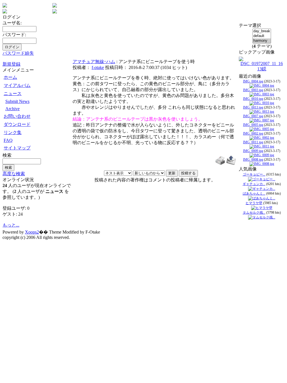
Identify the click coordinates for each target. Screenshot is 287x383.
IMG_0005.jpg (253, 125)
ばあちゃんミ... (254, 193)
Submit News (17, 101)
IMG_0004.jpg (253, 81)
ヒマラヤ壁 (254, 203)
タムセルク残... (254, 212)
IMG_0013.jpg (253, 107)
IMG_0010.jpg (253, 99)
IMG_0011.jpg (253, 142)
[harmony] (262, 40)
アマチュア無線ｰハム (94, 61)
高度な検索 (14, 173)
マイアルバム (17, 85)
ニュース (13, 93)
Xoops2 (32, 232)
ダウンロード (17, 124)
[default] (262, 36)
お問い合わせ (17, 116)
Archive (12, 108)
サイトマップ (17, 148)
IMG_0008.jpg (253, 159)
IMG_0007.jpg (253, 116)
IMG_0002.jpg (253, 133)
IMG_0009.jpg (253, 151)
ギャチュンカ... (254, 184)
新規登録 (11, 64)
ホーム (10, 77)
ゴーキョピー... (254, 174)
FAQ (8, 140)
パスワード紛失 (18, 53)
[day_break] (262, 31)
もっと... (11, 225)
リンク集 (13, 132)
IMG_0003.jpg (253, 90)
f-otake (98, 67)
